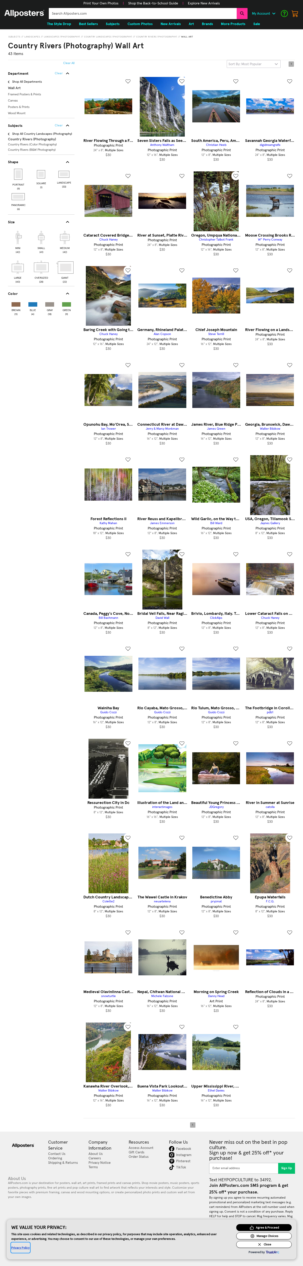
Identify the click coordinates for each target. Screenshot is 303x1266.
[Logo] (24, 13)
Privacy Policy (20, 1248)
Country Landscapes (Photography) (108, 37)
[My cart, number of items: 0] (295, 13)
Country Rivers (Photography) (156, 37)
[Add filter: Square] (41, 174)
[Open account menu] (273, 13)
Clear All (69, 63)
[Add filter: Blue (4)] (32, 303)
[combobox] (143, 13)
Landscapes (32, 37)
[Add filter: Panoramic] (19, 196)
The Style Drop (59, 24)
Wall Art (187, 37)
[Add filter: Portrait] (18, 174)
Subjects (14, 37)
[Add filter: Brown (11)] (16, 303)
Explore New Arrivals (204, 3)
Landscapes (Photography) (62, 37)
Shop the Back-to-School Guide (153, 3)
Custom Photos (140, 24)
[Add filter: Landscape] (64, 174)
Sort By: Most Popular (245, 64)
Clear (59, 125)
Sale (256, 24)
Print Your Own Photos (100, 3)
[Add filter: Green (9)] (66, 303)
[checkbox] (18, 241)
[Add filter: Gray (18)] (49, 303)
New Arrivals (171, 24)
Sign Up (286, 1168)
